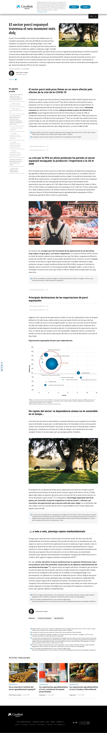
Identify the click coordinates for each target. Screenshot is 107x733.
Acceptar (85, 6)
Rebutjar (74, 6)
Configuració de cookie (42, 11)
